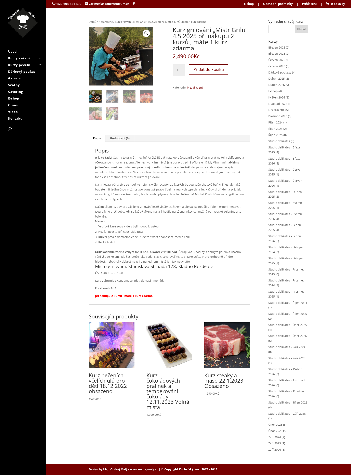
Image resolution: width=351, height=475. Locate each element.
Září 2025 (274, 443)
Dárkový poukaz (22, 72)
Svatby (14, 85)
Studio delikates (279, 141)
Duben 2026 (276, 85)
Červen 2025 (276, 60)
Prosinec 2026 (277, 116)
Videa (13, 112)
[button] (146, 33)
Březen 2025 (276, 47)
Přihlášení (309, 4)
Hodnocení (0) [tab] (120, 138)
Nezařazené (106, 22)
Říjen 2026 (275, 135)
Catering (15, 92)
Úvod (12, 51)
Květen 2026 (276, 97)
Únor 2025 (275, 424)
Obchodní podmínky (278, 4)
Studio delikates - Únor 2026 (287, 336)
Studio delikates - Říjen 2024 (287, 303)
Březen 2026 (276, 53)
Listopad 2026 (277, 104)
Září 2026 (274, 449)
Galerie (14, 78)
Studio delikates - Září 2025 (286, 358)
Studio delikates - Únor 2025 (287, 325)
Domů (92, 22)
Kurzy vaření (19, 58)
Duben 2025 (276, 78)
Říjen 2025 (275, 129)
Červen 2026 (276, 66)
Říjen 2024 (275, 122)
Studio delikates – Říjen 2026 (287, 402)
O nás (13, 105)
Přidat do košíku (208, 69)
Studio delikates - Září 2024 (286, 347)
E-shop (249, 4)
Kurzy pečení (19, 65)
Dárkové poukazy (279, 72)
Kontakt (15, 118)
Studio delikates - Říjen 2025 (287, 314)
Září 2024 (274, 437)
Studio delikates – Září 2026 (287, 413)
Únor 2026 (275, 431)
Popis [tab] (97, 138)
